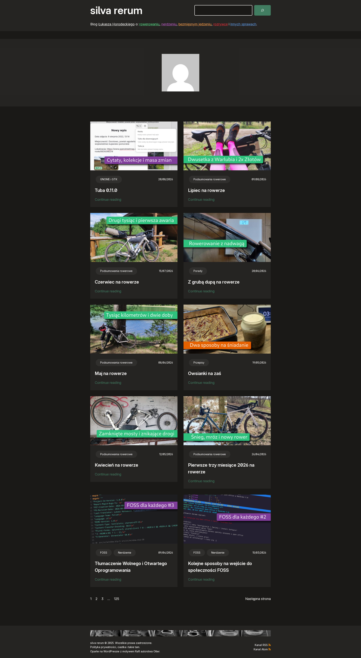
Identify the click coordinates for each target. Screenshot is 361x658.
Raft (137, 651)
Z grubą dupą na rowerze (214, 282)
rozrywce (220, 24)
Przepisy (198, 362)
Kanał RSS (261, 645)
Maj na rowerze (111, 373)
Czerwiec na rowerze (117, 282)
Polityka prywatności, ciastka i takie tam (114, 647)
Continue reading (108, 200)
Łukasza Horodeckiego (116, 24)
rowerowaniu (149, 24)
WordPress (110, 651)
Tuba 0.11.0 (106, 190)
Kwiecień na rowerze (116, 465)
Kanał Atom (261, 649)
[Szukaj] (262, 10)
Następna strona (258, 599)
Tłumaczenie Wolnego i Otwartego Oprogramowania (131, 567)
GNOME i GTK (108, 179)
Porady (197, 270)
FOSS (103, 552)
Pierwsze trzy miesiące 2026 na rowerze (221, 468)
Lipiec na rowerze (206, 190)
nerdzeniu (168, 24)
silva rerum (116, 10)
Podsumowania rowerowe (209, 179)
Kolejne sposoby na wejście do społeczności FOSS (220, 567)
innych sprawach (243, 24)
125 (116, 599)
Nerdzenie (124, 552)
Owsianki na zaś (204, 373)
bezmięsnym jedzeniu (194, 24)
